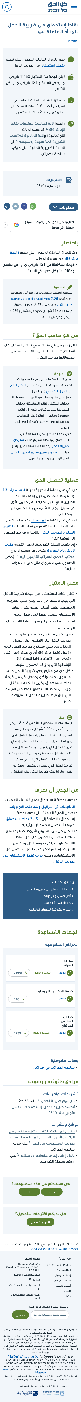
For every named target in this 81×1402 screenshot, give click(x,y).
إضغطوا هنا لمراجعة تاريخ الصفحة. (54, 1249)
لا (29, 1191)
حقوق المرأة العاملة (57, 903)
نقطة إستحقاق (53, 65)
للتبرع (67, 1291)
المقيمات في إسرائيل (58, 806)
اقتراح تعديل (40, 1221)
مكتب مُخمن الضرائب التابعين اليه (47, 557)
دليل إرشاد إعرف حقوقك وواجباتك (47, 1155)
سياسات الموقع (62, 1280)
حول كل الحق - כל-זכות (58, 1265)
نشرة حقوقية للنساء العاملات (50, 909)
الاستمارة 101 (14, 490)
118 (16, 998)
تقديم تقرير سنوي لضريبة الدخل (34, 452)
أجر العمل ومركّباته (57, 896)
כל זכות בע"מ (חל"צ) (24, 1356)
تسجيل (20, 1315)
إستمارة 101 (49, 186)
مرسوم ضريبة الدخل (58, 1101)
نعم (51, 1191)
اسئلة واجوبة (64, 1270)
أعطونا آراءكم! (63, 1285)
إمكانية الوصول (63, 1275)
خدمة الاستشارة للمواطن (55, 991)
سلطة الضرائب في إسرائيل (54, 1067)
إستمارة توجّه (43, 972)
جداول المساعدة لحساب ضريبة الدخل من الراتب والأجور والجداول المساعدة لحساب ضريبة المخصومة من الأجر (42, 1137)
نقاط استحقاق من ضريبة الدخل (49, 889)
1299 (17, 1032)
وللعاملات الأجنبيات (25, 807)
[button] (74, 7)
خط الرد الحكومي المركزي (67, 1021)
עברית (72, 40)
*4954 (18, 972)
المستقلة (38, 520)
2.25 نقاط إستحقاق (22, 819)
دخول (68, 1296)
